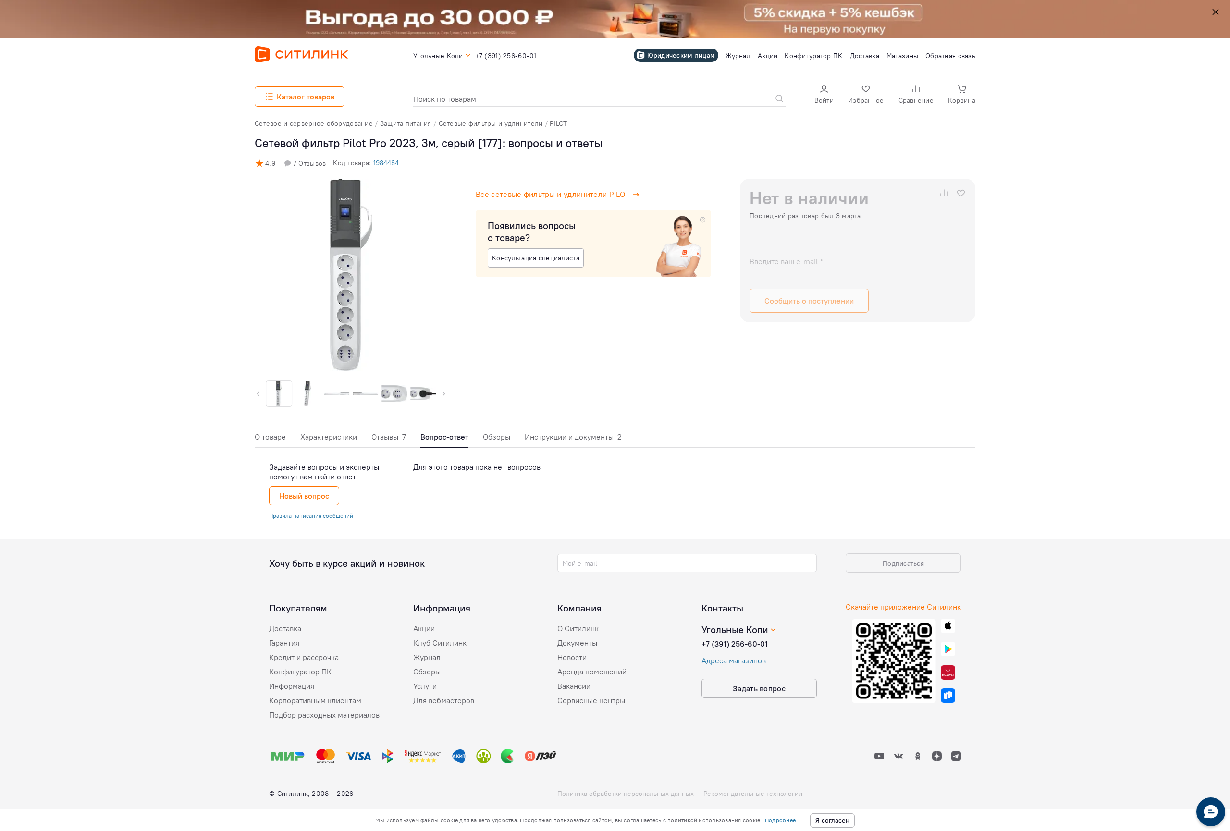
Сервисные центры (591, 700)
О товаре (270, 436)
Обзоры (496, 436)
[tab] (270, 439)
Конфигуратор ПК (300, 671)
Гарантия (284, 643)
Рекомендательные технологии (752, 793)
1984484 (386, 163)
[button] (824, 95)
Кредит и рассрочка (304, 657)
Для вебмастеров (443, 700)
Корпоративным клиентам (315, 700)
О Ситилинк (578, 628)
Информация (291, 686)
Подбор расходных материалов (324, 715)
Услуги (425, 686)
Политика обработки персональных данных (625, 793)
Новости (572, 657)
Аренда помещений (592, 671)
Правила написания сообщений (311, 515)
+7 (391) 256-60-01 (734, 643)
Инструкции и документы (573, 436)
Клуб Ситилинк (440, 643)
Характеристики (328, 436)
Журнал (427, 657)
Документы (577, 643)
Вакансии (573, 686)
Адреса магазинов (733, 660)
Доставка (285, 628)
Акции (424, 628)
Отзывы (388, 436)
